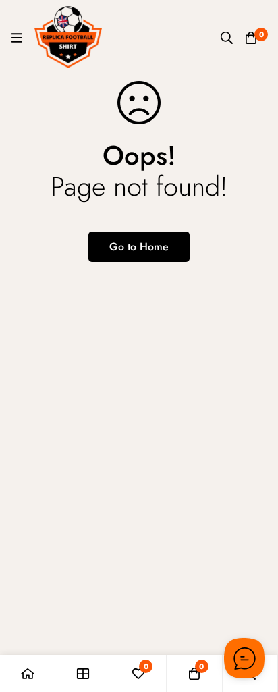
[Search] (227, 38)
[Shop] (83, 673)
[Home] (27, 673)
